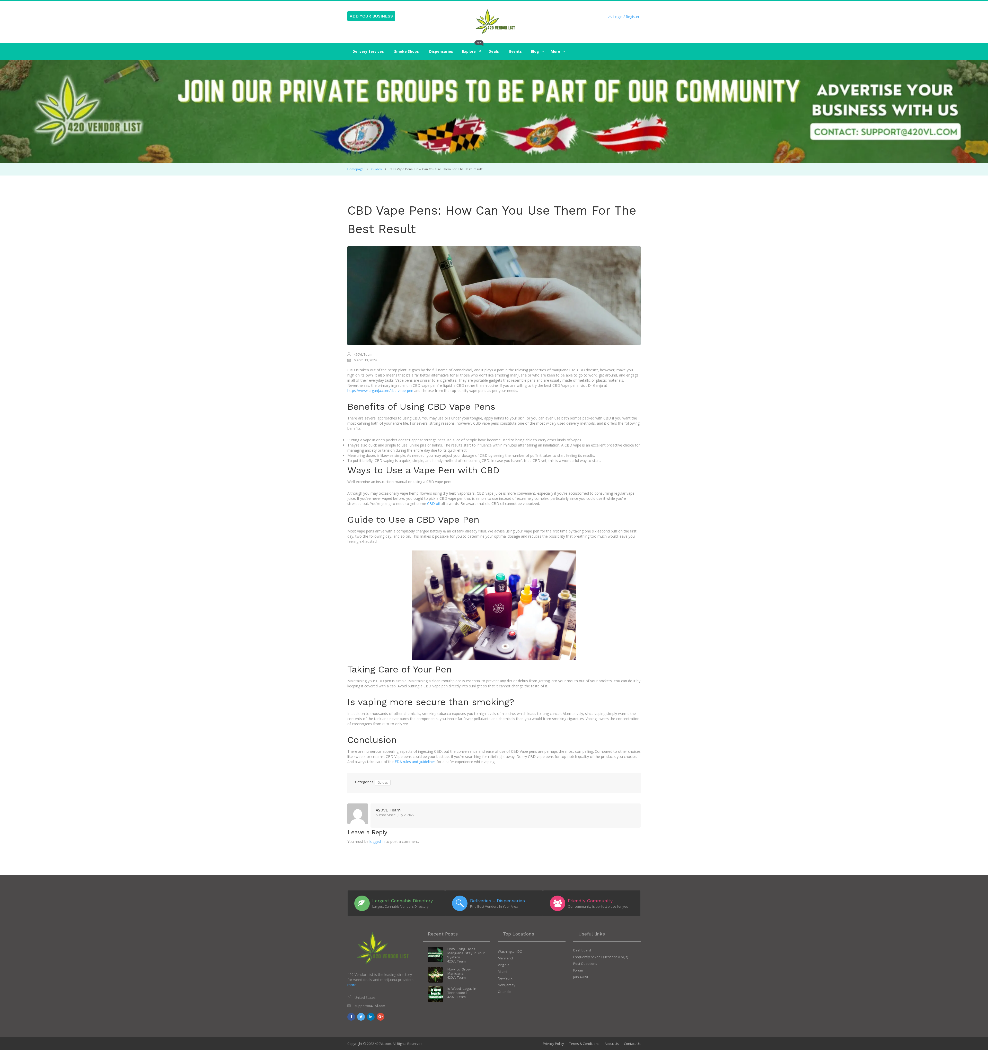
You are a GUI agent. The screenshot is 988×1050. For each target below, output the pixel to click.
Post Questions (585, 963)
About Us (612, 1043)
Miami (502, 971)
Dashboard (582, 950)
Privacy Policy (553, 1043)
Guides (376, 169)
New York (505, 978)
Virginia (503, 965)
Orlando (504, 992)
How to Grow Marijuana (459, 971)
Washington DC (510, 951)
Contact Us (632, 1043)
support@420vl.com (370, 1006)
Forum (578, 970)
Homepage (355, 169)
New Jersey (506, 985)
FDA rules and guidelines (415, 761)
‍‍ (535, 51)
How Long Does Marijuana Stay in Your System (466, 953)
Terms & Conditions (584, 1043)
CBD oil (433, 503)
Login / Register (626, 16)
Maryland (505, 958)
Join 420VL (581, 977)
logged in (377, 841)
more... (353, 984)
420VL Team (388, 810)
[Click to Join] (494, 111)
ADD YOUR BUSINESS (371, 16)
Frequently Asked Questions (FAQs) (600, 957)
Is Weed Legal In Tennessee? (461, 990)
